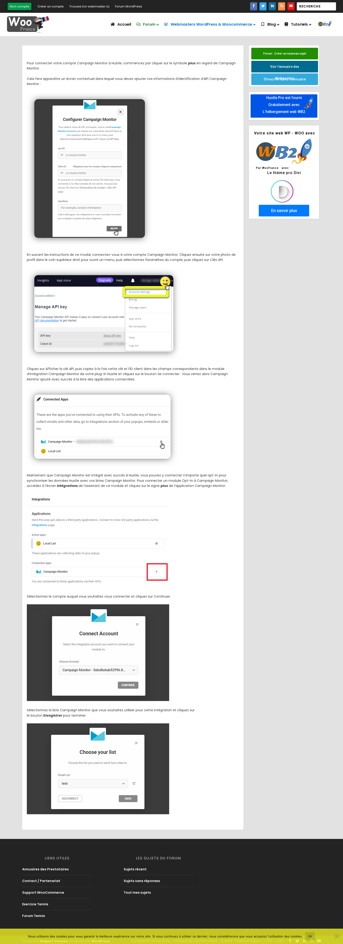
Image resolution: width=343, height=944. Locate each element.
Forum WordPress (128, 6)
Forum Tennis (33, 915)
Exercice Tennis (35, 904)
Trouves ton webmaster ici (89, 6)
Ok (310, 936)
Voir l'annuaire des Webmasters (284, 68)
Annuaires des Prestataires (45, 869)
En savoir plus (284, 210)
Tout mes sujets (137, 892)
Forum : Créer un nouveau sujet (284, 53)
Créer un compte (51, 6)
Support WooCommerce (43, 892)
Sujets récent (135, 869)
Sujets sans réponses (142, 881)
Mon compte (19, 6)
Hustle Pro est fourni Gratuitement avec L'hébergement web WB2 (284, 105)
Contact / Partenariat (41, 881)
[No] (337, 936)
